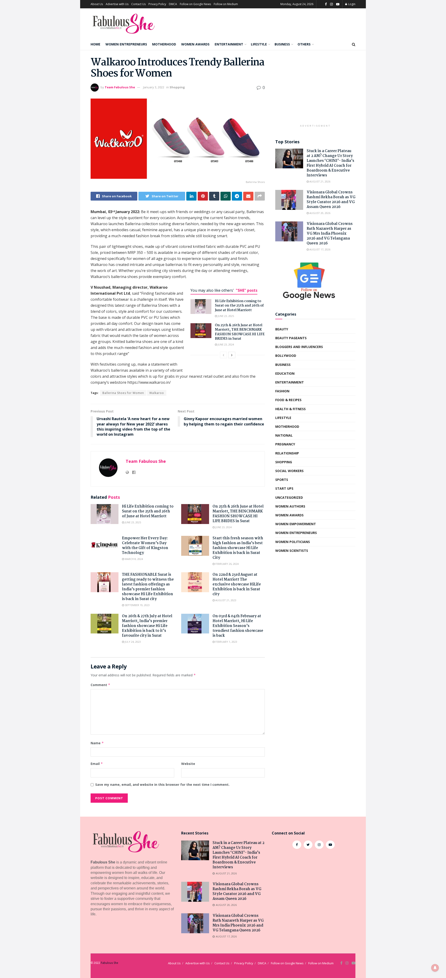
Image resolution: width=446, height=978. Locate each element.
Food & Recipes (288, 400)
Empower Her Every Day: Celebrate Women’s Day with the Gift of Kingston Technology (145, 545)
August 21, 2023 (225, 600)
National (284, 435)
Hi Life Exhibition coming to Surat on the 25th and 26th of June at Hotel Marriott (239, 305)
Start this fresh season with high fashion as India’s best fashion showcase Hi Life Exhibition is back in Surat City (238, 548)
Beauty (281, 329)
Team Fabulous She (120, 87)
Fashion (282, 391)
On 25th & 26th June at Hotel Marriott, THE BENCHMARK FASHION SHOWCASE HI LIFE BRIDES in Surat (240, 332)
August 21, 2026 (319, 181)
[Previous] (223, 355)
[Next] (231, 355)
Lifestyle (259, 44)
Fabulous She (109, 963)
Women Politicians (292, 542)
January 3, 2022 (153, 87)
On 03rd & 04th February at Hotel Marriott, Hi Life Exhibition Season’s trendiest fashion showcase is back (238, 626)
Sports (281, 479)
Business (282, 44)
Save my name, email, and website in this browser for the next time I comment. (162, 784)
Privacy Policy (157, 4)
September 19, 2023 (137, 605)
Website (188, 763)
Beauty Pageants (291, 338)
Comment (100, 685)
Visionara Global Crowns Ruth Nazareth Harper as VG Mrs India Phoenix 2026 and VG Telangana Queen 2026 (330, 233)
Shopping (177, 87)
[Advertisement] (315, 89)
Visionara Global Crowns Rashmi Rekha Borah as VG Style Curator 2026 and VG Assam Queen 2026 (331, 199)
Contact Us (138, 4)
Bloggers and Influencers (299, 347)
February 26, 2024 (227, 564)
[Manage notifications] (435, 968)
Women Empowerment (295, 524)
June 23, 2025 (225, 316)
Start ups (284, 488)
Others (304, 44)
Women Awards (195, 44)
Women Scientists (291, 550)
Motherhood (164, 44)
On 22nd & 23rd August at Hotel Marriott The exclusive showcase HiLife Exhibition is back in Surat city (237, 584)
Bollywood (285, 355)
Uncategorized (289, 497)
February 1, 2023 (226, 641)
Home (95, 44)
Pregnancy (285, 444)
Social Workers (289, 471)
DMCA (173, 4)
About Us (97, 4)
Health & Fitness (290, 409)
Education (285, 373)
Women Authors (290, 506)
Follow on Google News (195, 4)
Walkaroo (156, 393)
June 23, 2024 (225, 344)
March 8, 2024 (133, 559)
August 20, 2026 (319, 213)
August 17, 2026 (319, 249)
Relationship (287, 453)
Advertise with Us (117, 4)
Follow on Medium (226, 4)
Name (97, 743)
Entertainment (229, 44)
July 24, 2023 (132, 641)
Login (351, 4)
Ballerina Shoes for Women (123, 393)
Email (97, 763)
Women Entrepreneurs (126, 44)
